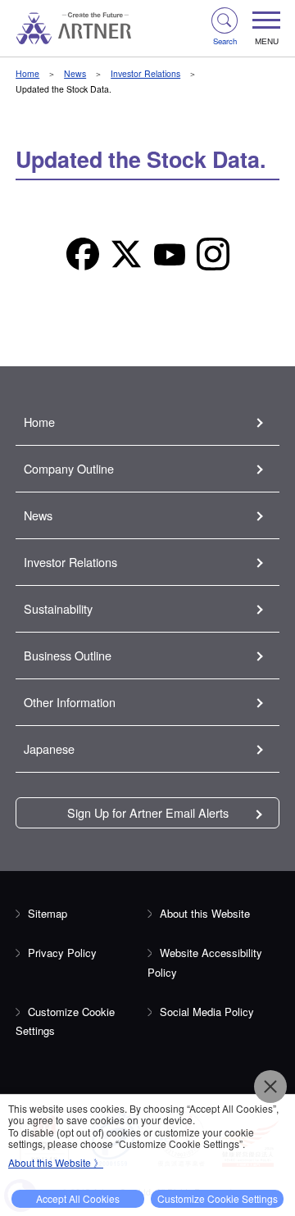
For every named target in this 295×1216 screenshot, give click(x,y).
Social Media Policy (207, 1011)
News (75, 73)
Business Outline (67, 655)
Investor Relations (145, 73)
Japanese (49, 748)
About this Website (205, 913)
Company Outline (69, 468)
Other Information (70, 701)
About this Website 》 (55, 1162)
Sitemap (47, 913)
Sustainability (58, 608)
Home (27, 73)
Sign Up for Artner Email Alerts (148, 812)
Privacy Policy (62, 952)
